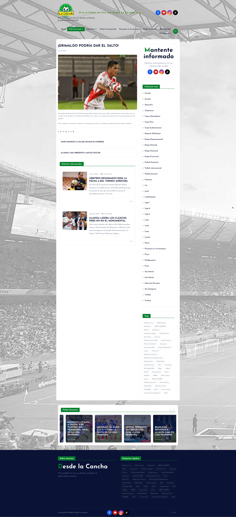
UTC (166, 393)
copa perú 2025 (149, 347)
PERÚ (155, 375)
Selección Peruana (152, 283)
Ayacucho (149, 105)
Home (63, 29)
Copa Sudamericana (153, 128)
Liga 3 (147, 214)
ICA (160, 365)
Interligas (168, 365)
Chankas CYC (164, 333)
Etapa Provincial (151, 157)
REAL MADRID (157, 379)
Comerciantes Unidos (151, 340)
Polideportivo (165, 33)
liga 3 (146, 372)
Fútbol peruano (75, 29)
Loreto (147, 237)
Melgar (147, 375)
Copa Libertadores (152, 116)
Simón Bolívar (165, 382)
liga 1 (160, 368)
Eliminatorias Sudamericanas (154, 358)
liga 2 (168, 368)
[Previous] (170, 409)
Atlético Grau (162, 323)
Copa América (166, 340)
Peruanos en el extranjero (129, 29)
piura (146, 379)
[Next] (173, 409)
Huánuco (148, 180)
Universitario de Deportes (152, 393)
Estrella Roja (149, 361)
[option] (74, 428)
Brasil (147, 330)
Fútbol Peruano (149, 365)
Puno (147, 266)
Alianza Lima (149, 323)
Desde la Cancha (83, 467)
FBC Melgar (161, 361)
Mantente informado (159, 53)
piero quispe (165, 375)
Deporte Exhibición (153, 133)
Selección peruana (150, 382)
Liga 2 (147, 208)
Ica (146, 185)
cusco (146, 351)
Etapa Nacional (151, 151)
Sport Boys (148, 386)
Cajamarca (149, 110)
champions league (150, 333)
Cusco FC (156, 351)
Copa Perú (90, 29)
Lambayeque (150, 197)
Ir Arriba (173, 512)
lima (167, 372)
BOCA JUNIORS (161, 326)
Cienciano (148, 337)
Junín (147, 191)
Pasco (147, 243)
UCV (156, 389)
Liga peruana (157, 372)
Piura (147, 254)
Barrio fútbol (165, 29)
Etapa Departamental (154, 139)
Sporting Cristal (161, 386)
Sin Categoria (150, 289)
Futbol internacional (108, 29)
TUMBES (147, 389)
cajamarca (156, 330)
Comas (158, 337)
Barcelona (148, 326)
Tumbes (148, 295)
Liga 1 (147, 203)
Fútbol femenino (150, 29)
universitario (166, 389)
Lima (147, 220)
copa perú (164, 344)
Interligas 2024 (149, 368)
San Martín (149, 272)
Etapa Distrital (151, 145)
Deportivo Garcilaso (151, 354)
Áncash (148, 93)
